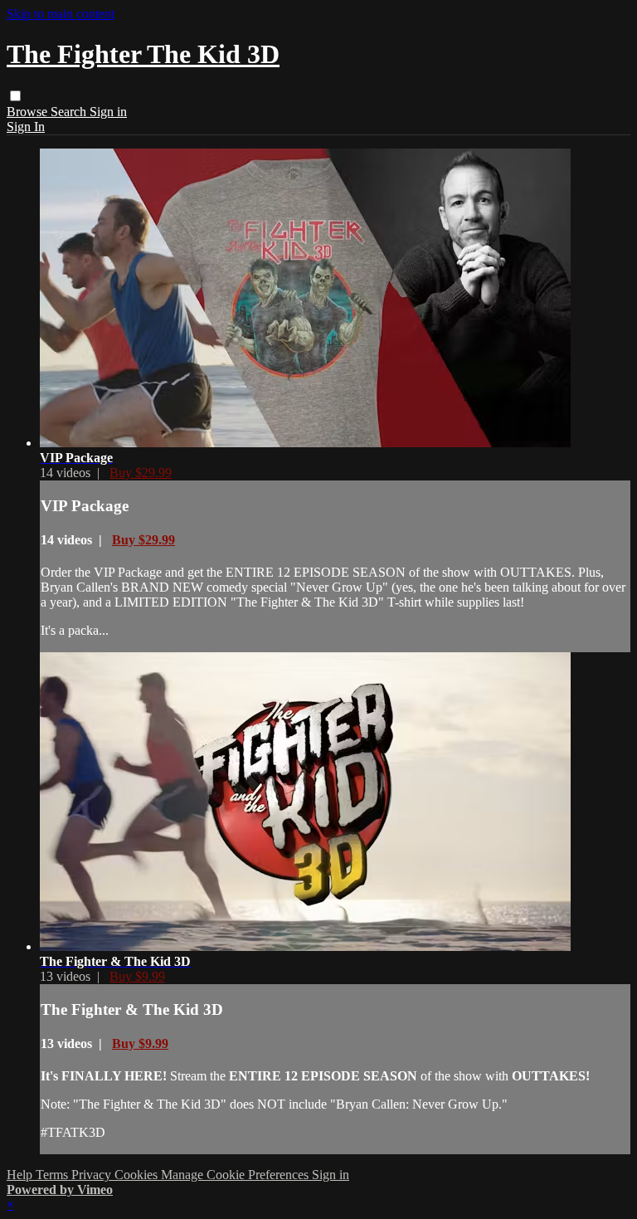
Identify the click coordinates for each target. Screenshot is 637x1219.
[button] (15, 95)
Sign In (26, 126)
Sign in (108, 112)
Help (21, 1175)
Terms (53, 1175)
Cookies (137, 1175)
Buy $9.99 (137, 976)
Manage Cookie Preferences (236, 1175)
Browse (29, 112)
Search (70, 112)
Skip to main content (60, 14)
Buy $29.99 (140, 473)
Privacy (92, 1175)
